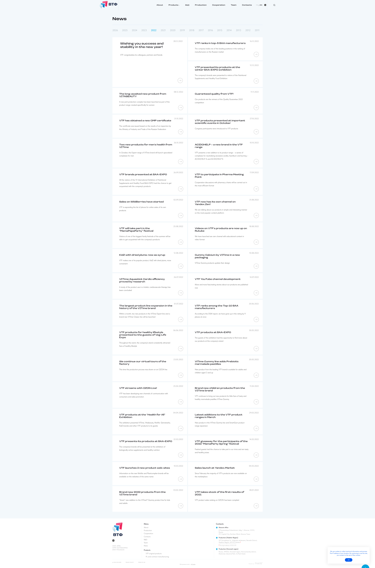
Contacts (247, 5)
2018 (191, 30)
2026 (115, 30)
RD (187, 5)
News (146, 546)
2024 (134, 30)
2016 (210, 30)
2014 (229, 30)
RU (257, 5)
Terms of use (141, 562)
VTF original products (154, 554)
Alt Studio (193, 564)
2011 (257, 30)
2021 (163, 30)
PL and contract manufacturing (157, 557)
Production (201, 5)
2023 (144, 30)
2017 (201, 30)
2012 (247, 30)
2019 (182, 30)
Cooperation (218, 5)
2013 (238, 30)
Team (233, 5)
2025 (125, 30)
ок (349, 560)
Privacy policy (130, 562)
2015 (219, 30)
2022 (153, 30)
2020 (172, 30)
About (160, 5)
